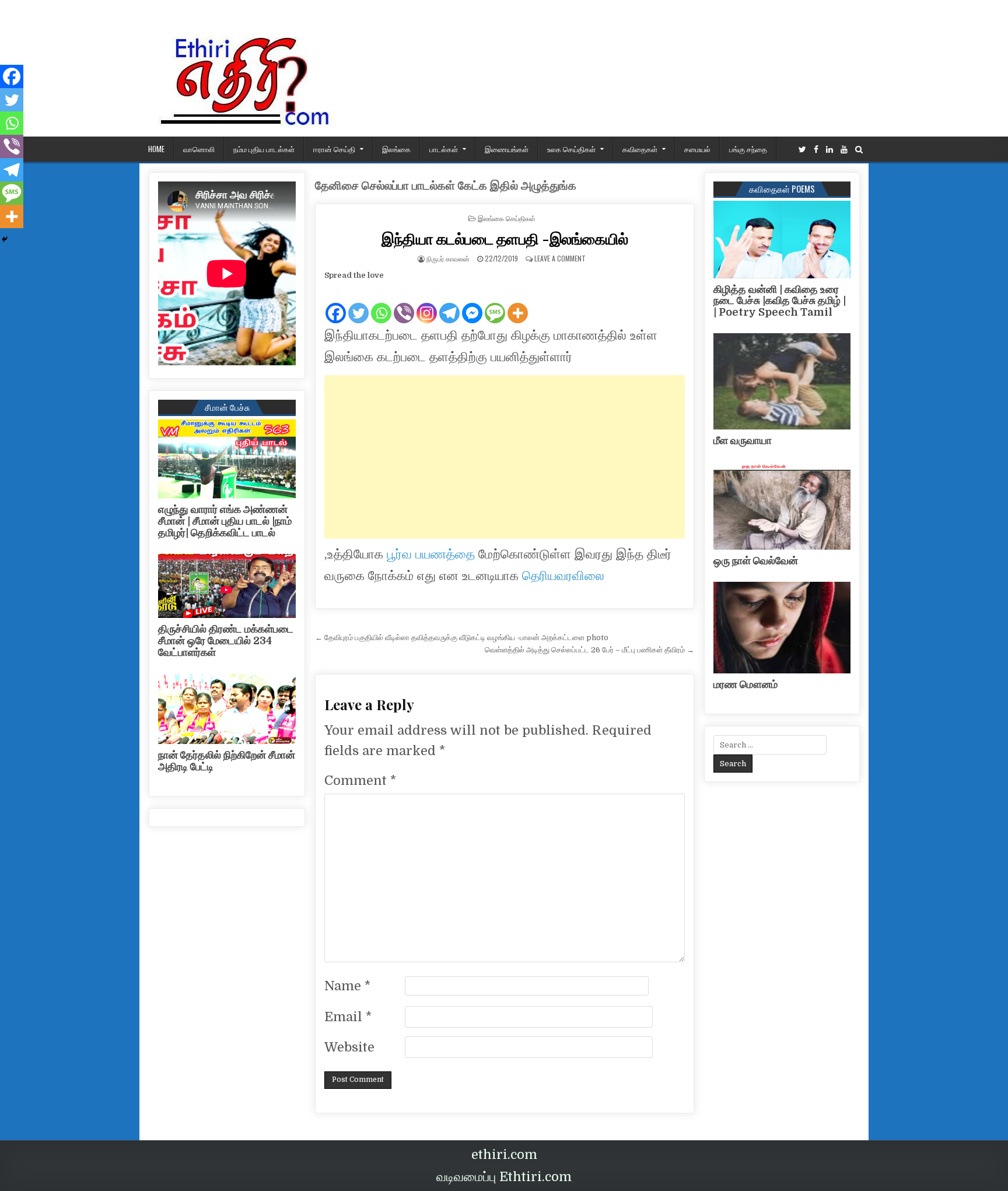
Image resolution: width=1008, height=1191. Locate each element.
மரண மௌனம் (745, 684)
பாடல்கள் (443, 149)
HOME (156, 149)
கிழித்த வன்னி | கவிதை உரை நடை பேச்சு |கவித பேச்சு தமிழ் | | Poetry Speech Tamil (779, 301)
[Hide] (4, 239)
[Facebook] (816, 150)
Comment (360, 780)
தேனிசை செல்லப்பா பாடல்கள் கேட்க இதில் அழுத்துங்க (445, 186)
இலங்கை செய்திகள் (507, 218)
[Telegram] (449, 303)
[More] (518, 303)
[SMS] (495, 303)
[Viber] (404, 303)
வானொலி (199, 149)
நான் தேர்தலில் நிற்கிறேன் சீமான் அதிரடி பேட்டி (226, 761)
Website (349, 1047)
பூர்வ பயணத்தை (431, 554)
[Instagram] (426, 303)
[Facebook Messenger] (472, 303)
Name (347, 986)
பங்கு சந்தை (748, 149)
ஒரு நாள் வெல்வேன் (755, 561)
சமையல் (697, 149)
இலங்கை (396, 149)
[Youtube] (844, 150)
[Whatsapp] (381, 303)
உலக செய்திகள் (571, 149)
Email (348, 1017)
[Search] (859, 150)
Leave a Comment (560, 258)
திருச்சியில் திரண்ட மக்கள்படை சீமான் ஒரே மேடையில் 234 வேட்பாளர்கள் (225, 640)
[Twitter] (802, 150)
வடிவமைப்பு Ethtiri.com (504, 1176)
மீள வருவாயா (742, 440)
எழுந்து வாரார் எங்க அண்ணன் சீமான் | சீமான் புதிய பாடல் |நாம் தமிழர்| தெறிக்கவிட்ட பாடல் (225, 521)
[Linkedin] (829, 150)
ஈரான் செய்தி (334, 149)
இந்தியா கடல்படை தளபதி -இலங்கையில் (505, 238)
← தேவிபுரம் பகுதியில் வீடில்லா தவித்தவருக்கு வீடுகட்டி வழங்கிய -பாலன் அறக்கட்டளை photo (461, 637)
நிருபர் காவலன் (448, 258)
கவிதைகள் (639, 149)
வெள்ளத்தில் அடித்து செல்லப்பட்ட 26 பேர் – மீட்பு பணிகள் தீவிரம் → (589, 649)
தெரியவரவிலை (563, 575)
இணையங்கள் (506, 149)
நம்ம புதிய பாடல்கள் (264, 149)
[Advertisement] (504, 457)
